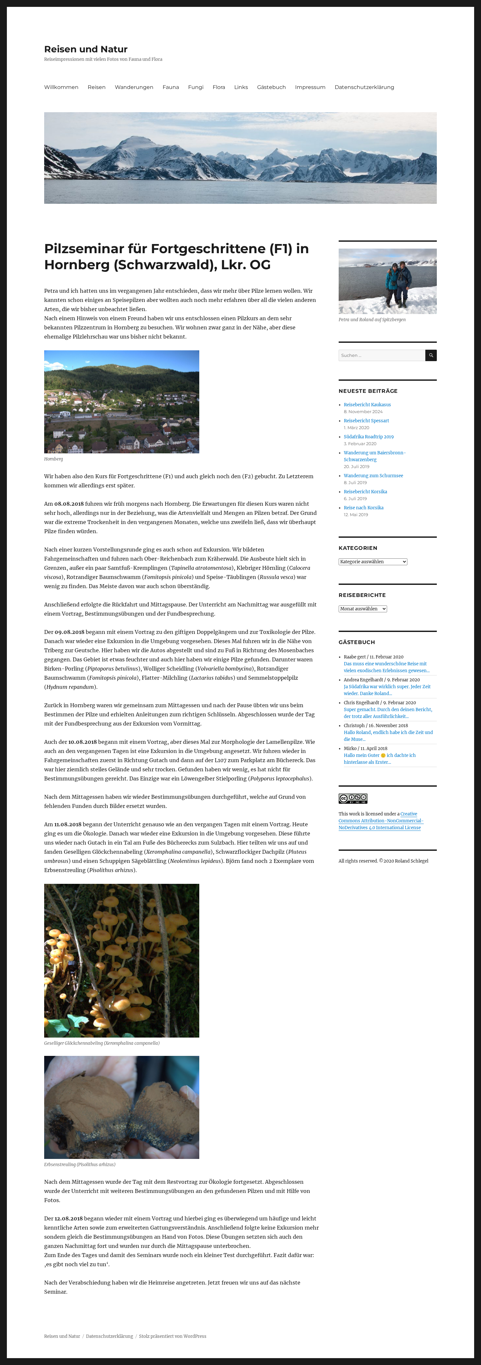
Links (241, 87)
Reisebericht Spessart (366, 421)
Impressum (310, 87)
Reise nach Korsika (363, 508)
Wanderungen (134, 87)
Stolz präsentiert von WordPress (172, 1336)
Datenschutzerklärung (364, 87)
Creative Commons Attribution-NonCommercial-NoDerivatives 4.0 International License (381, 821)
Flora (219, 87)
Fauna (171, 87)
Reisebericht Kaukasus (367, 405)
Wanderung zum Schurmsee (373, 476)
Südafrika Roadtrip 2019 (369, 437)
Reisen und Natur (86, 49)
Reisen (97, 87)
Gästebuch (271, 87)
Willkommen (61, 87)
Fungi (196, 87)
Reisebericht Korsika (365, 492)
